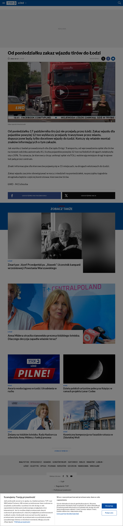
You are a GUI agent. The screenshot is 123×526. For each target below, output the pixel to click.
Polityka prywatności (22, 522)
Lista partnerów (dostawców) (68, 514)
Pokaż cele (109, 513)
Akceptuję (109, 506)
